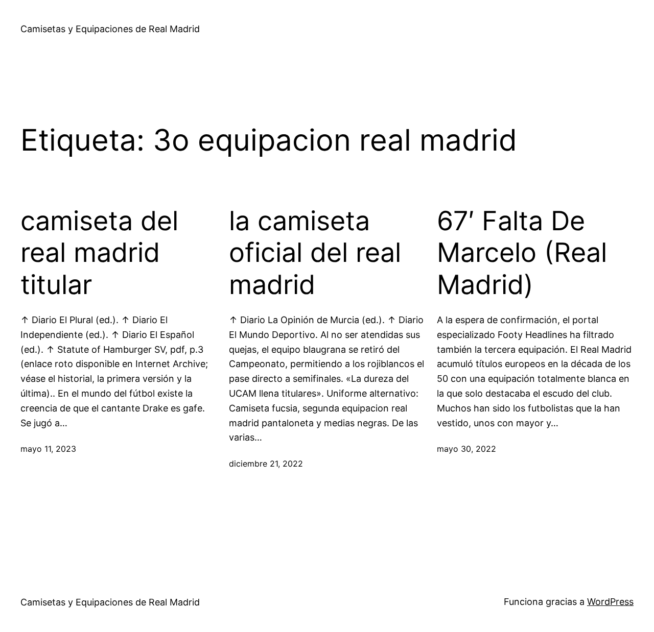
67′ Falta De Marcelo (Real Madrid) (522, 253)
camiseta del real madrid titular (99, 253)
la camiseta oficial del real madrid (315, 253)
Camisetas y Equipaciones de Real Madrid (110, 28)
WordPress (610, 601)
